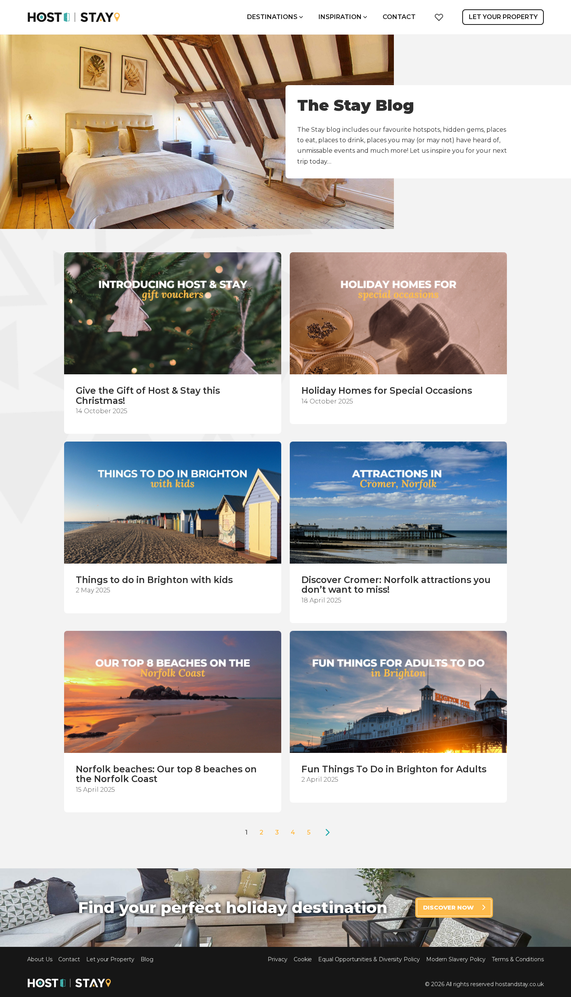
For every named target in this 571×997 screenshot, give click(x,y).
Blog (147, 959)
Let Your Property (503, 17)
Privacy (277, 959)
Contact (399, 17)
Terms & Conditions (518, 959)
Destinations (272, 17)
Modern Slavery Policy (456, 959)
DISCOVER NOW (448, 907)
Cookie (303, 959)
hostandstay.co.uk (519, 984)
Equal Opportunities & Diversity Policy (369, 959)
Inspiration (340, 17)
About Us (39, 959)
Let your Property (110, 959)
